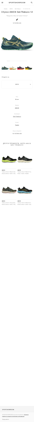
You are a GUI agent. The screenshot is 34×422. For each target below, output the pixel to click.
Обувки (5, 8)
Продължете (5, 419)
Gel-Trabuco (18, 8)
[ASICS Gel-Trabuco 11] (13, 68)
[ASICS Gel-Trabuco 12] (5, 68)
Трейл (17, 125)
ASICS (11, 8)
